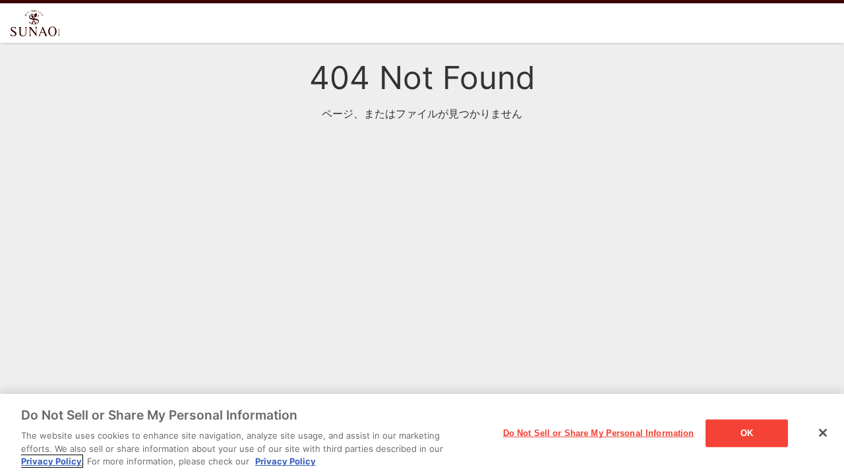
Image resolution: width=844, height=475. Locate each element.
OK (746, 433)
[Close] (822, 432)
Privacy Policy (51, 461)
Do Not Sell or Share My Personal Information (598, 433)
